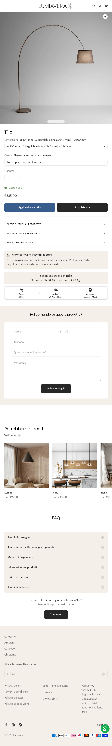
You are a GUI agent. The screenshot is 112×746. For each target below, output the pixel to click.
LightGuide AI (50, 698)
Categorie (10, 636)
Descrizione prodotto (20, 242)
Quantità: (9, 171)
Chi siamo (10, 654)
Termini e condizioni (16, 691)
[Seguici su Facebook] (6, 725)
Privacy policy (12, 685)
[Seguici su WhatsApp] (20, 725)
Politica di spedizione (16, 703)
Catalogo (9, 648)
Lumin (8, 492)
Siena (104, 492)
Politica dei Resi (13, 697)
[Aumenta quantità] (21, 177)
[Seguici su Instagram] (13, 725)
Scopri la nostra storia (55, 685)
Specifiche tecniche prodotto (24, 224)
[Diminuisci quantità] (8, 177)
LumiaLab (48, 692)
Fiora (55, 492)
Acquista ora (82, 207)
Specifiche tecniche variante (23, 233)
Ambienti (9, 642)
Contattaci (56, 614)
